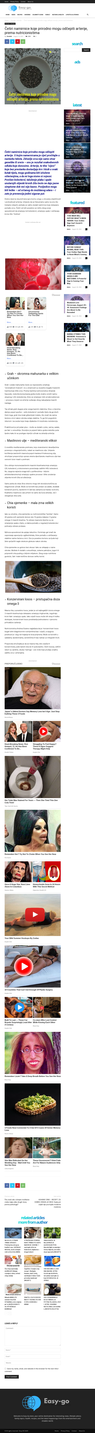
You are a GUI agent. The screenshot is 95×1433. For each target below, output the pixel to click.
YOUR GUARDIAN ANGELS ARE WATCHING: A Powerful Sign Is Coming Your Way (76, 279)
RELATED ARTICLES (32, 1218)
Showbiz (27, 14)
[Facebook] (7, 41)
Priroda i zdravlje (16, 20)
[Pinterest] (17, 41)
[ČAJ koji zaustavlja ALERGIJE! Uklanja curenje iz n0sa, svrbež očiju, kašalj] (13, 1261)
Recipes (19, 14)
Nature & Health (58, 14)
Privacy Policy (14, 1)
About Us (30, 1)
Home (6, 1)
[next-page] (9, 1313)
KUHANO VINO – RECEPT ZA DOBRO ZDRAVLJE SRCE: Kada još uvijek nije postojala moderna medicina (48, 1203)
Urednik (9, 36)
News (13, 14)
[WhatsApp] (23, 41)
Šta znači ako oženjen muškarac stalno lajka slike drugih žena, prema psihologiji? (17, 1202)
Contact (23, 1)
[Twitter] (12, 41)
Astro (67, 123)
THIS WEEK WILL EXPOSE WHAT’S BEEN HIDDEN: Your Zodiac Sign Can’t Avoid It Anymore (76, 221)
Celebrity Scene (37, 14)
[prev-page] (6, 1313)
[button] (87, 15)
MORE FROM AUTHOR (32, 1222)
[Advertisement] (32, 128)
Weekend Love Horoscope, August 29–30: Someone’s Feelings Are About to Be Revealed (77, 307)
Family (47, 14)
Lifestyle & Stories (72, 14)
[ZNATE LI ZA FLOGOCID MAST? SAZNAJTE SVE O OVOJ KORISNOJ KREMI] (32, 1289)
